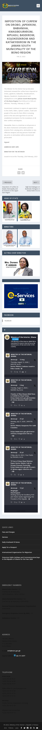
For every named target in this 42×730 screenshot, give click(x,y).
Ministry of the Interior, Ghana (21, 355)
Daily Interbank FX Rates (11, 542)
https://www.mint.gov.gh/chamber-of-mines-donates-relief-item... (23, 399)
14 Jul (22, 488)
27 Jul (22, 419)
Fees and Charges (8, 532)
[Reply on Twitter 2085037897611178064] (12, 405)
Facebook (8, 321)
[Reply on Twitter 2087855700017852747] (12, 372)
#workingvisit (15, 493)
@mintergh (14, 360)
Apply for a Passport (9, 547)
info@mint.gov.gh (13, 651)
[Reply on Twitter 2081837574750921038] (12, 439)
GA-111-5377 (20, 656)
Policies (10, 728)
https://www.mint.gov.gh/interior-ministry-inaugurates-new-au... (23, 433)
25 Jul (22, 452)
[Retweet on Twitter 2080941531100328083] (15, 475)
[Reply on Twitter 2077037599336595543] (12, 502)
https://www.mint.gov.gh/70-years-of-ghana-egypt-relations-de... (23, 468)
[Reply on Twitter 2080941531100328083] (12, 475)
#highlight (14, 491)
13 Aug (22, 360)
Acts (5, 728)
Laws (16, 728)
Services (5, 537)
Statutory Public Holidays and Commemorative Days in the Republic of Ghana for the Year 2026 (21, 558)
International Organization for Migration (17, 552)
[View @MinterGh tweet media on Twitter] (21, 368)
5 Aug (22, 385)
